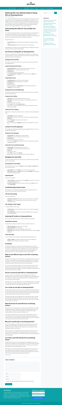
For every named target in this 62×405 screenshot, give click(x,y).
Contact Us (37, 8)
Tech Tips (14, 8)
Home (10, 8)
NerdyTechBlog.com (30, 403)
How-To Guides (26, 8)
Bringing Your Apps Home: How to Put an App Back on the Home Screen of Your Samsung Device (50, 31)
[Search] (55, 13)
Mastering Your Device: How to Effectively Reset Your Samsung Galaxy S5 (50, 35)
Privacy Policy (42, 8)
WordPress (39, 403)
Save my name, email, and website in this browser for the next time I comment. (20, 381)
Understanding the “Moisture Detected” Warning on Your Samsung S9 (49, 44)
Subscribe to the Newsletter (38, 398)
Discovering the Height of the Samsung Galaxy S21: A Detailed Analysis (48, 40)
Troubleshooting (19, 8)
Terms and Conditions (49, 8)
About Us (32, 8)
